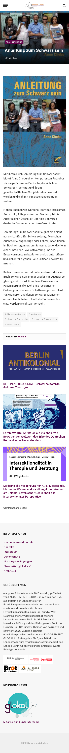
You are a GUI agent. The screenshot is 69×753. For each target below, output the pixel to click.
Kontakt (9, 547)
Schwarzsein (12, 324)
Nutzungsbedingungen (18, 561)
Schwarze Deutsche (16, 319)
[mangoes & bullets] (34, 5)
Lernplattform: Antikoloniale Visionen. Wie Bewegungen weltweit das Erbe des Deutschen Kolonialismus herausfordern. (34, 436)
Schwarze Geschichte (44, 319)
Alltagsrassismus (15, 314)
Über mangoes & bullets (18, 542)
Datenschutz (12, 556)
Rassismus (35, 314)
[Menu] (5, 5)
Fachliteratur (14, 42)
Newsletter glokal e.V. (17, 566)
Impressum (10, 551)
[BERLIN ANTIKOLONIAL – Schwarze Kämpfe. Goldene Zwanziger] (34, 362)
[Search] (64, 5)
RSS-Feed (10, 571)
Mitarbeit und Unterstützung (21, 722)
